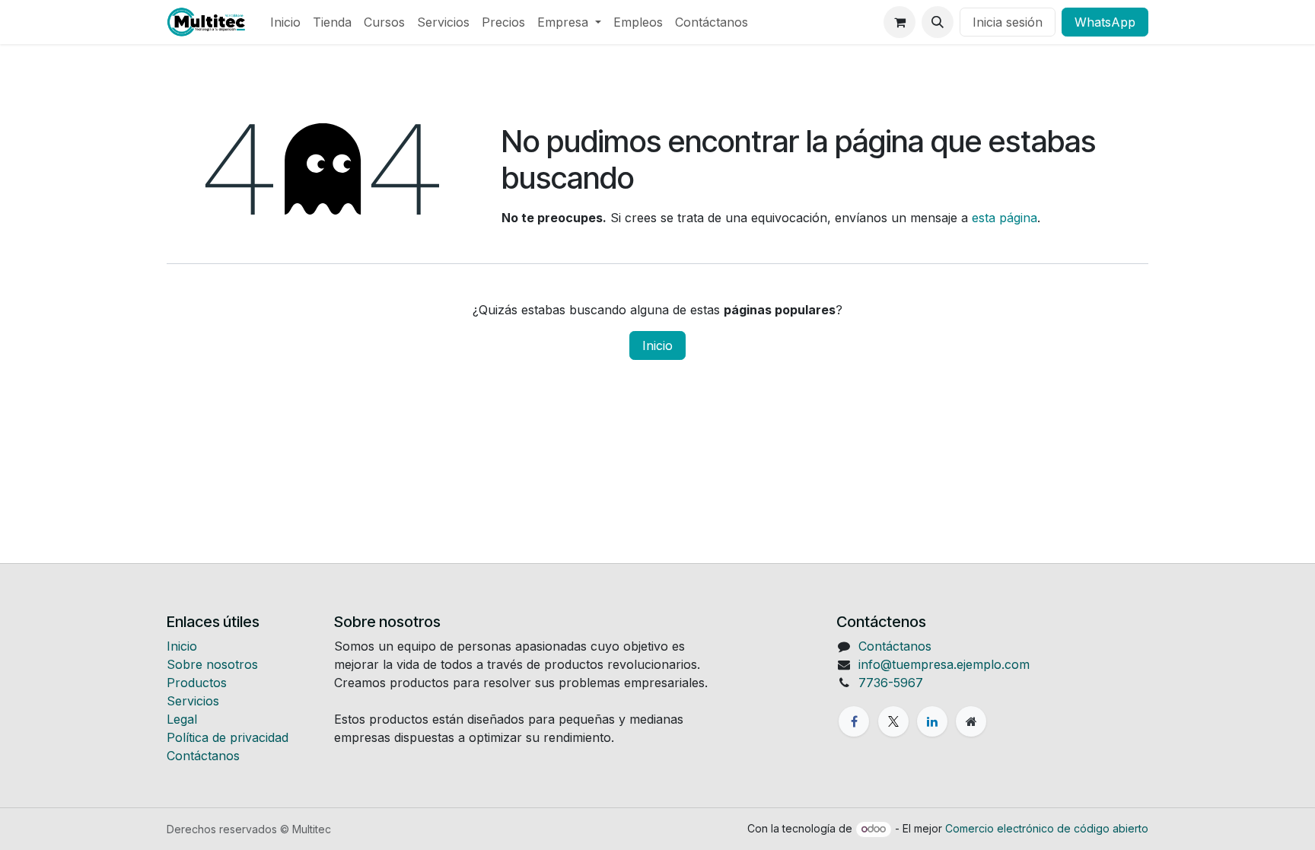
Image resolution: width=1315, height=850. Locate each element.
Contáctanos (203, 755)
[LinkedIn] (932, 721)
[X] (893, 721)
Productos (197, 682)
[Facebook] (854, 721)
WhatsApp (1105, 22)
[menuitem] (285, 22)
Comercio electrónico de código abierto (1046, 828)
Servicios (193, 700)
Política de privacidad (227, 737)
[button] (938, 22)
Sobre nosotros (212, 664)
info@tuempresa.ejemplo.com (944, 664)
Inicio (657, 345)
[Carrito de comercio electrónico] (899, 22)
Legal (182, 719)
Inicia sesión (1008, 22)
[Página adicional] (971, 721)
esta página (1004, 217)
